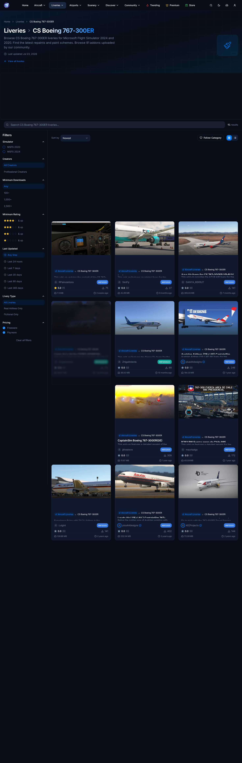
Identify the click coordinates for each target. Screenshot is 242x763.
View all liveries (16, 61)
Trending (155, 5)
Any (6, 186)
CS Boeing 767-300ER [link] (42, 21)
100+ (6, 192)
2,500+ (8, 206)
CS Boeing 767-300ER (88, 271)
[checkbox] (4, 147)
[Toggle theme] (219, 5)
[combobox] (75, 138)
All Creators (10, 165)
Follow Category (212, 137)
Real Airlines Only (13, 308)
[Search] (211, 5)
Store (192, 5)
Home (25, 5)
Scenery (92, 5)
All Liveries (9, 302)
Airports (73, 5)
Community (131, 5)
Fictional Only (11, 314)
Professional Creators (15, 171)
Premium (174, 5)
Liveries (56, 5)
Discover (110, 5)
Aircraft (38, 5)
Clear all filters (23, 340)
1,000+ (8, 199)
